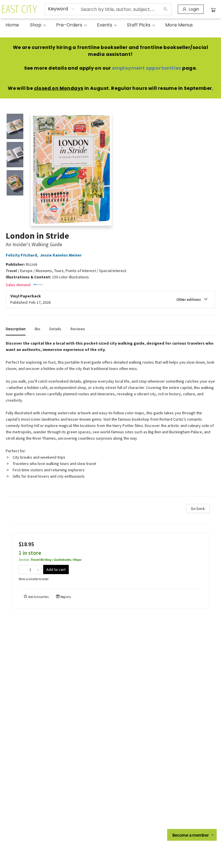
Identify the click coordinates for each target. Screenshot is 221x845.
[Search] (165, 9)
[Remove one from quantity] (22, 569)
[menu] (110, 25)
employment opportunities (146, 68)
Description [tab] (16, 328)
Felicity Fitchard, (22, 255)
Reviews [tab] (78, 328)
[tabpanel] (110, 418)
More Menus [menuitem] (179, 25)
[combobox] (61, 8)
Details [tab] (55, 328)
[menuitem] (12, 25)
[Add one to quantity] (37, 569)
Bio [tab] (37, 328)
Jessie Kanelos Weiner (61, 255)
